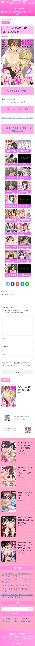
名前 (4, 338)
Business (24, 621)
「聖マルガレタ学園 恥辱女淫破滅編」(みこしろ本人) (25, 520)
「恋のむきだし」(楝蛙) (9, 619)
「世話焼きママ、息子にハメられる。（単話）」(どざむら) (16, 581)
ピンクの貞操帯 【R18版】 (17, 91)
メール (5, 346)
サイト (4, 355)
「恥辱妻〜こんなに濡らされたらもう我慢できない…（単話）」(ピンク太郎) (17, 596)
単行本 (13, 102)
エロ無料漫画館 (17, 8)
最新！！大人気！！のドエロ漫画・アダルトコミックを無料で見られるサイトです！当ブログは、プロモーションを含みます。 (17, 638)
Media (23, 619)
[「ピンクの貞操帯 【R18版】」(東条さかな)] (22, 284)
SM (17, 102)
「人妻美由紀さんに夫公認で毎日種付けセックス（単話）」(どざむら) (17, 575)
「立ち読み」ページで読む (17, 109)
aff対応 (22, 102)
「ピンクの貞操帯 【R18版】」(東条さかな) (24, 389)
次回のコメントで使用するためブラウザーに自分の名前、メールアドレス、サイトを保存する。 (16, 365)
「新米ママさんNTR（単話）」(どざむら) (25, 495)
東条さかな (11, 99)
